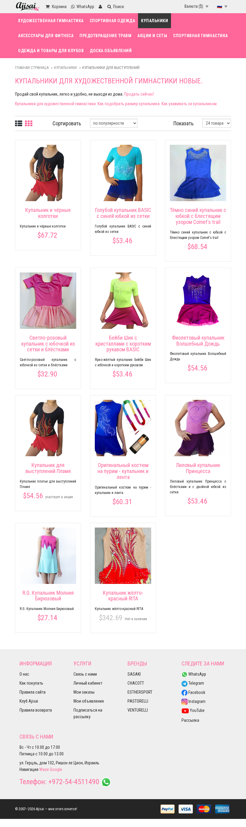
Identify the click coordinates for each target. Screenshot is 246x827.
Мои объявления (89, 701)
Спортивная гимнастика (200, 35)
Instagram (197, 701)
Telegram (196, 683)
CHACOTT (136, 683)
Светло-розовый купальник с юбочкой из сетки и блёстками (48, 344)
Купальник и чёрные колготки (48, 213)
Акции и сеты (152, 35)
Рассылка (190, 720)
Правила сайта (33, 692)
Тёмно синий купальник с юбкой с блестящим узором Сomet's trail (198, 216)
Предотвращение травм (105, 35)
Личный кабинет (88, 683)
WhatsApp (197, 674)
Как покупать (31, 683)
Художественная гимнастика (51, 20)
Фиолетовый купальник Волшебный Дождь (198, 341)
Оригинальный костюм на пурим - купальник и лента (123, 471)
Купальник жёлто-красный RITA (123, 596)
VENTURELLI (138, 710)
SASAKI (134, 674)
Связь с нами (85, 674)
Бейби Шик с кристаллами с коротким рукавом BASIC (123, 344)
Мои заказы (84, 692)
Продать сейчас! (139, 94)
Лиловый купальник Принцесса (198, 468)
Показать (183, 123)
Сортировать (66, 123)
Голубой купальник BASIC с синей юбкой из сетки (123, 213)
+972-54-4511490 (73, 782)
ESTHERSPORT (140, 692)
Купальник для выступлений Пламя (48, 468)
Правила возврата (36, 710)
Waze (44, 769)
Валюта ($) (194, 6)
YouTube (197, 710)
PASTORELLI (138, 701)
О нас (24, 674)
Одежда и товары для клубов (51, 50)
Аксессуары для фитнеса (46, 35)
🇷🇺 (220, 6)
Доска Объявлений (111, 50)
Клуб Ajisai (29, 701)
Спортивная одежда (112, 20)
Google (56, 769)
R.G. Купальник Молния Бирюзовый (48, 596)
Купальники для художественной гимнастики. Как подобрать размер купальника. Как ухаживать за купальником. (116, 103)
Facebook (196, 692)
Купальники (154, 20)
